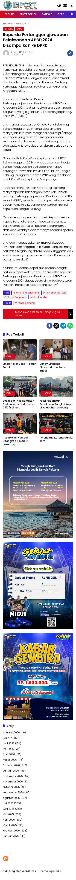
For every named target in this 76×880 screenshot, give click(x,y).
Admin (14, 52)
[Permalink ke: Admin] (7, 53)
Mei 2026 (8, 749)
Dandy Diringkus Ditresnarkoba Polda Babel (52, 367)
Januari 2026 (11, 770)
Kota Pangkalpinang (27, 292)
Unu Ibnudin (40, 297)
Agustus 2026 (11, 732)
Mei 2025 (8, 814)
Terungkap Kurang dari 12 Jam (56, 439)
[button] (59, 5)
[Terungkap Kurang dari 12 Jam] (56, 423)
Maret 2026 (10, 760)
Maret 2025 (10, 825)
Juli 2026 (8, 738)
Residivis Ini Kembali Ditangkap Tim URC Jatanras (15, 441)
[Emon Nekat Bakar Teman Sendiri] (20, 349)
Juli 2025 (8, 803)
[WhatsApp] (70, 326)
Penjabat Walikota (56, 292)
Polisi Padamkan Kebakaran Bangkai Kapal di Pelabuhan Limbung (56, 404)
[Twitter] (56, 326)
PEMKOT (19, 28)
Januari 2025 (11, 836)
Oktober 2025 (11, 787)
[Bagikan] (70, 53)
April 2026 (9, 754)
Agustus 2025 (11, 798)
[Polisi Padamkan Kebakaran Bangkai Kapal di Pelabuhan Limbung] (56, 386)
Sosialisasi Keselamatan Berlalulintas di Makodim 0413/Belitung (18, 404)
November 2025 (13, 781)
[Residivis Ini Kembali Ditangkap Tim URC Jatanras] (20, 423)
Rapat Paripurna (16, 297)
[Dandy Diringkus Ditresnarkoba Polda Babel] (56, 349)
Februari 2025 (11, 830)
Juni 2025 (8, 809)
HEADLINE (8, 28)
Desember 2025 (13, 776)
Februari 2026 (11, 765)
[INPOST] (20, 5)
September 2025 (13, 792)
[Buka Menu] (65, 5)
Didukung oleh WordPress (19, 871)
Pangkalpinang (26, 303)
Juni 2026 (8, 743)
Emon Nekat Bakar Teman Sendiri (19, 365)
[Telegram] (63, 326)
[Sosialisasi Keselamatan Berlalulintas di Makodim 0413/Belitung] (20, 386)
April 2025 (9, 819)
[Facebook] (49, 326)
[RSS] (5, 858)
